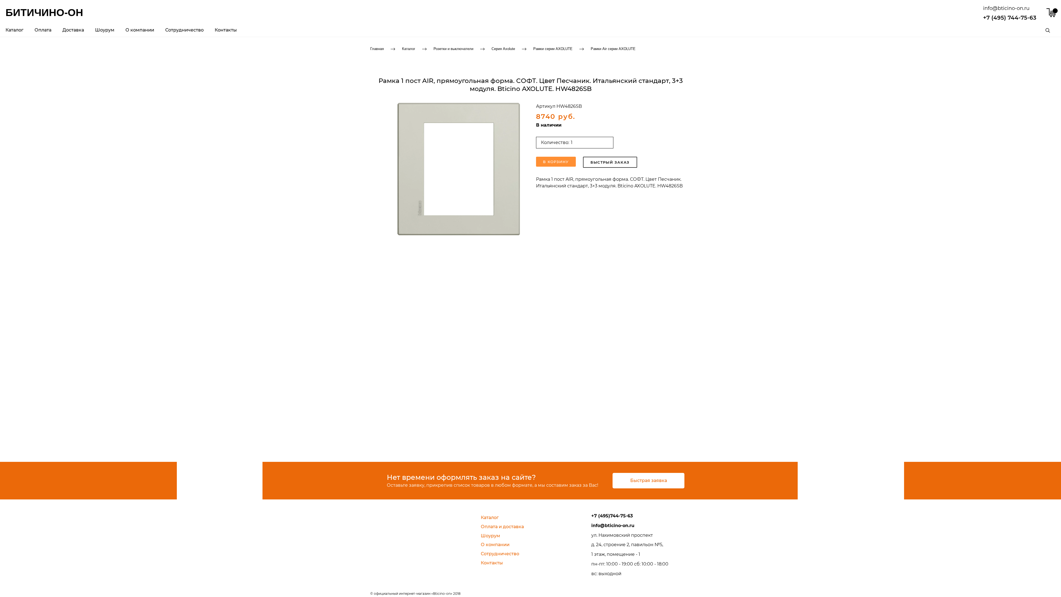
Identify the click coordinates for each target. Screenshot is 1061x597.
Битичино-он (44, 12)
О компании (139, 30)
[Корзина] (1050, 12)
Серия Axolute (503, 48)
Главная (377, 48)
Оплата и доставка (502, 526)
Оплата (43, 30)
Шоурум (104, 30)
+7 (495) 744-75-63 (1009, 17)
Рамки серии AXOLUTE (552, 48)
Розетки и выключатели (453, 48)
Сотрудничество (184, 30)
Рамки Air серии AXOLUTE (613, 48)
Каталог (14, 30)
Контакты (226, 30)
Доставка (73, 30)
